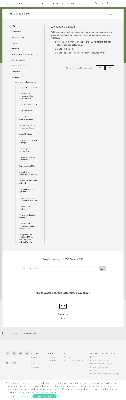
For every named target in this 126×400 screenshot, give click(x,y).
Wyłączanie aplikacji (27, 166)
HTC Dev (52, 360)
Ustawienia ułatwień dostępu (27, 216)
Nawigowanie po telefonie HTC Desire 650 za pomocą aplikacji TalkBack (27, 238)
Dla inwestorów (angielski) (102, 364)
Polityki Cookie (43, 392)
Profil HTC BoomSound (28, 87)
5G (32, 360)
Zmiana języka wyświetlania (25, 150)
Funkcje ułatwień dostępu (25, 208)
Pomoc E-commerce (73, 360)
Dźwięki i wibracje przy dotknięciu (28, 141)
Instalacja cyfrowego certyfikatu (27, 158)
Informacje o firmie (99, 360)
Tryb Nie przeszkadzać (28, 105)
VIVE (33, 364)
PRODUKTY (24, 3)
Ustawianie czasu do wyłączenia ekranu (27, 127)
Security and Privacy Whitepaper (105, 374)
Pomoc (15, 333)
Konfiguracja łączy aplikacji (26, 190)
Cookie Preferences (99, 367)
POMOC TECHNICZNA (63, 3)
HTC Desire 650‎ (29, 333)
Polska (12, 363)
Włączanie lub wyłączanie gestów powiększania (26, 226)
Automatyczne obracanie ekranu (26, 118)
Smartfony (35, 357)
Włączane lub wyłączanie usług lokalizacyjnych (26, 96)
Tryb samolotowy (26, 111)
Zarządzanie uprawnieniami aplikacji (28, 173)
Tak (100, 68)
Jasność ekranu (25, 134)
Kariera (93, 370)
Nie (110, 68)
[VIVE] (117, 3)
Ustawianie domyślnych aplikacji (28, 182)
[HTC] (9, 3)
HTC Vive (52, 357)
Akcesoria (35, 367)
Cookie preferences (19, 396)
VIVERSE (41, 3)
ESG (92, 357)
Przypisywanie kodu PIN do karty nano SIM (28, 199)
